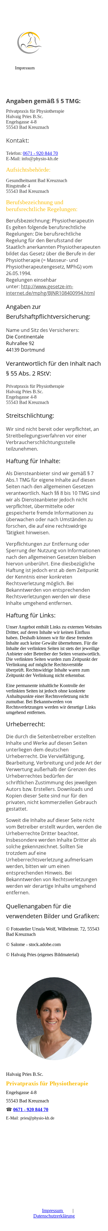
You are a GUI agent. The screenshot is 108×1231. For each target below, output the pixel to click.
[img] (54, 42)
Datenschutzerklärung (54, 1215)
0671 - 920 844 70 (40, 153)
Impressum (53, 1210)
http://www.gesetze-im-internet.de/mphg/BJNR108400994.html (50, 289)
